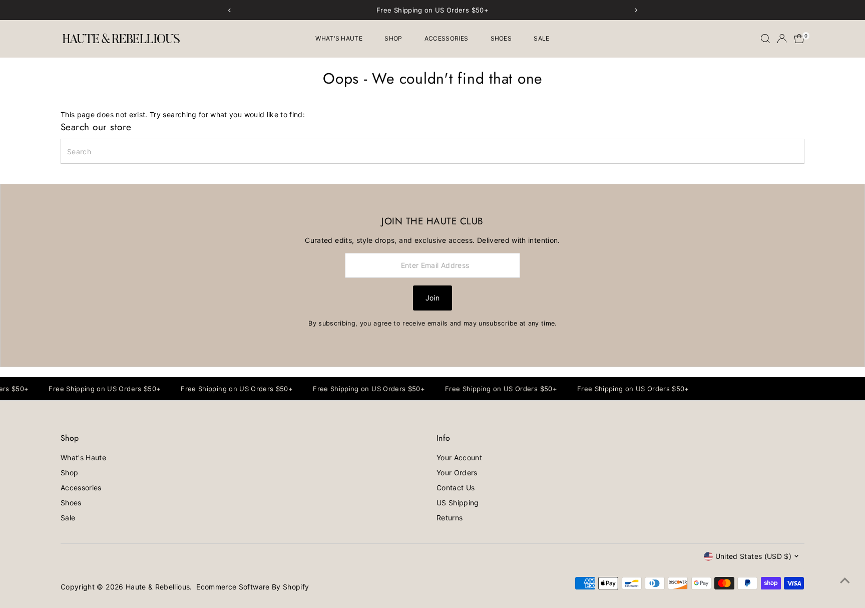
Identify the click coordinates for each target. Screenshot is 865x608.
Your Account (459, 457)
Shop (393, 38)
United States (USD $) (753, 556)
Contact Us (456, 487)
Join (432, 297)
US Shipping (458, 502)
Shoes (501, 38)
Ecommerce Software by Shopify (252, 586)
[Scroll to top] (845, 580)
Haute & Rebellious (158, 586)
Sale (541, 38)
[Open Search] (765, 38)
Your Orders (457, 472)
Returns (450, 517)
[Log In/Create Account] (781, 38)
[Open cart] (799, 38)
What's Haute (338, 38)
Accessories (446, 38)
